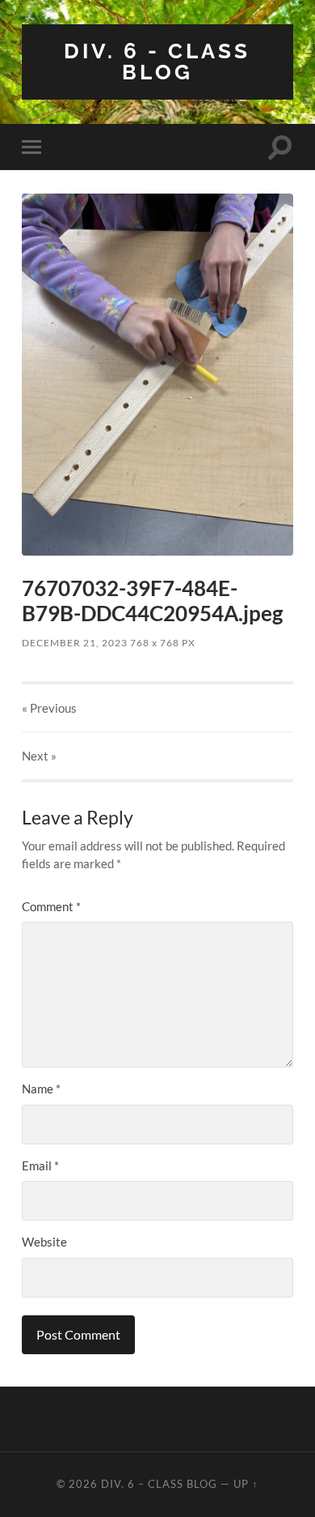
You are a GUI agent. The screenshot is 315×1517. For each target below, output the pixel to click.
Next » (39, 755)
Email (40, 1165)
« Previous (49, 708)
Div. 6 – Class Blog (159, 1483)
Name (41, 1088)
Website (44, 1241)
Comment (51, 906)
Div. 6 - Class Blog (157, 61)
